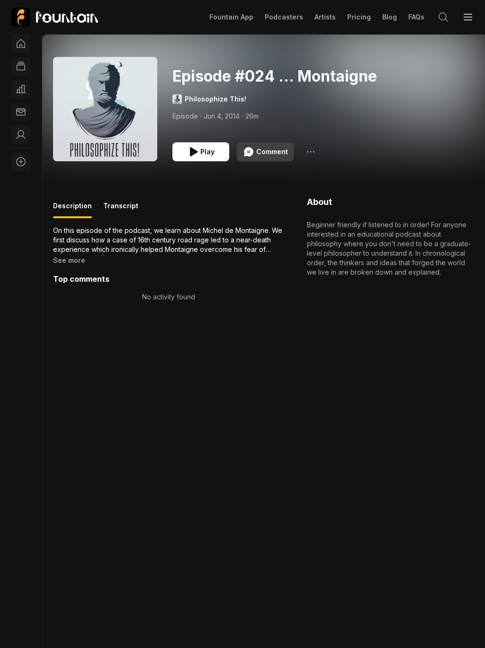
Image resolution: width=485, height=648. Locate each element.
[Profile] (20, 134)
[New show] (20, 161)
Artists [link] (325, 17)
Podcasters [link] (284, 17)
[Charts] (20, 89)
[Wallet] (20, 111)
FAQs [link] (416, 17)
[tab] (72, 209)
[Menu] (468, 17)
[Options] (310, 151)
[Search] (443, 17)
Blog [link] (389, 17)
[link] (54, 17)
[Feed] (20, 66)
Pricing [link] (359, 17)
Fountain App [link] (231, 17)
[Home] (20, 43)
